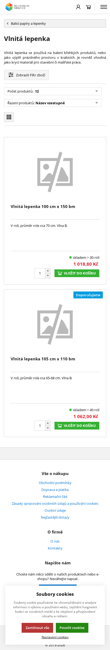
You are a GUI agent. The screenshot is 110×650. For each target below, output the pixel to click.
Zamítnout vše (37, 627)
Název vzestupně (50, 103)
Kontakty (55, 548)
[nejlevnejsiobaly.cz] (18, 7)
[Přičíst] (47, 270)
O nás (55, 541)
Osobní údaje (55, 510)
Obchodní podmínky (55, 482)
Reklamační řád (55, 496)
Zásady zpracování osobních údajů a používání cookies (55, 503)
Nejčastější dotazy (55, 517)
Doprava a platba (55, 489)
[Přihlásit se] (78, 6)
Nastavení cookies (55, 637)
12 (36, 91)
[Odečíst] (47, 275)
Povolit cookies (72, 627)
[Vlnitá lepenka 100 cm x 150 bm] (55, 171)
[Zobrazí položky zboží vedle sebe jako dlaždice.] (9, 117)
